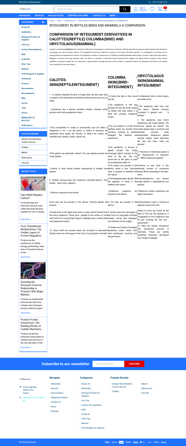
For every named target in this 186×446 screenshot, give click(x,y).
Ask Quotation (55, 15)
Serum (24, 103)
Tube (23, 108)
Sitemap (54, 411)
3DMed (24, 147)
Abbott (24, 152)
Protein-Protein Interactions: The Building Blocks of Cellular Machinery (31, 324)
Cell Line (25, 45)
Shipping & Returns (78, 15)
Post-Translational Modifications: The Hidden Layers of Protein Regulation (31, 231)
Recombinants (27, 93)
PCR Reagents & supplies (32, 74)
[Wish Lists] (154, 9)
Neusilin (39, 15)
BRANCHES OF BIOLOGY (28, 119)
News (112, 15)
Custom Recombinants (31, 49)
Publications (27, 125)
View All (25, 163)
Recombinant (27, 88)
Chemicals (26, 79)
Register (143, 10)
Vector (24, 113)
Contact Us (99, 15)
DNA (23, 54)
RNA (23, 98)
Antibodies (24, 15)
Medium (25, 69)
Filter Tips (25, 64)
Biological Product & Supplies (30, 38)
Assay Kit (25, 27)
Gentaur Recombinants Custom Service (31, 140)
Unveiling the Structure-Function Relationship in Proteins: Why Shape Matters (32, 288)
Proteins (25, 83)
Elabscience (26, 157)
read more (25, 219)
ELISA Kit (25, 59)
